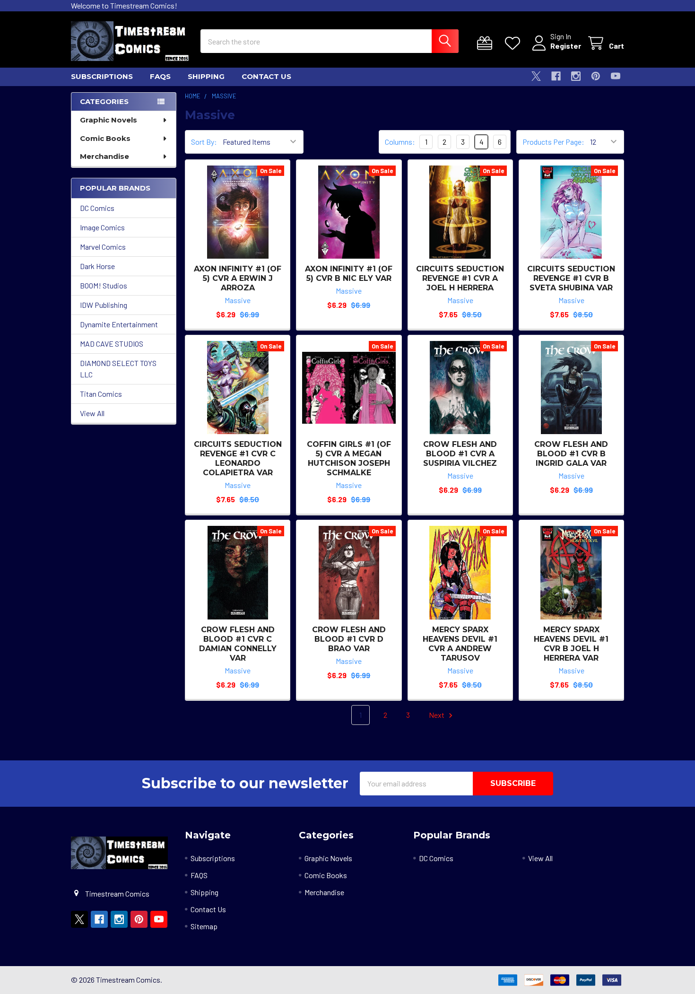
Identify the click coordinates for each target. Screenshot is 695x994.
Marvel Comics (103, 246)
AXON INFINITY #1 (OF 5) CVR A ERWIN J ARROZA (237, 278)
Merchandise (104, 156)
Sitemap (204, 926)
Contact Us (266, 76)
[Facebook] (556, 76)
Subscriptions (102, 76)
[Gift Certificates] (487, 43)
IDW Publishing (103, 304)
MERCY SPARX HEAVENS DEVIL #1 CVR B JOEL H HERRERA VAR (571, 644)
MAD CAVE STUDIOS (111, 343)
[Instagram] (575, 76)
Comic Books (105, 138)
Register (565, 45)
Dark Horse (97, 266)
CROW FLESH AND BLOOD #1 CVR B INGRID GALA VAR (571, 454)
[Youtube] (615, 76)
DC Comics (97, 207)
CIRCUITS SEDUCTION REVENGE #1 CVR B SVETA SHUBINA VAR (571, 278)
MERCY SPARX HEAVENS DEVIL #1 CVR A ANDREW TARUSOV (460, 644)
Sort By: (204, 141)
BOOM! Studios (103, 285)
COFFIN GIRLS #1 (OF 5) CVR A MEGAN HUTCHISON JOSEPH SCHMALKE (349, 458)
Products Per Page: (553, 141)
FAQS (160, 76)
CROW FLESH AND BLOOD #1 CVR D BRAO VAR (349, 639)
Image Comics (102, 227)
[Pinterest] (595, 76)
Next (437, 714)
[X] (536, 76)
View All (92, 413)
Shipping (206, 76)
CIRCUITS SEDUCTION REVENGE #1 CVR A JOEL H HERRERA (460, 278)
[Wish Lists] (515, 43)
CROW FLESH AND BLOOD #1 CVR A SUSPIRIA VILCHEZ (460, 454)
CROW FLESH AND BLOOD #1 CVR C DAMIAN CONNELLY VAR (238, 644)
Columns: (400, 141)
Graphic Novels (108, 119)
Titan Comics (101, 393)
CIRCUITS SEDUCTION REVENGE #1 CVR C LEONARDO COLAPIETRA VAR (238, 458)
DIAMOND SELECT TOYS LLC (118, 368)
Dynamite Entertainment (119, 324)
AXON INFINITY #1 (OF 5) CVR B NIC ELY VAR (348, 273)
